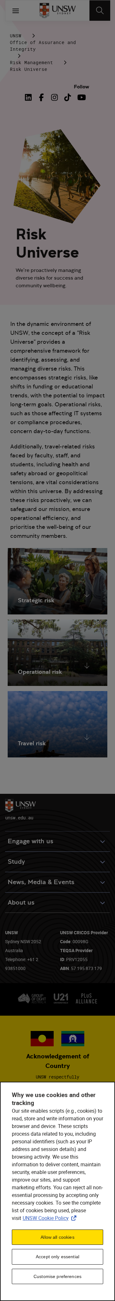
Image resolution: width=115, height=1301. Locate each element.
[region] (57, 1191)
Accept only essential (57, 1256)
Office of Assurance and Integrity (43, 45)
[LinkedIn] (29, 97)
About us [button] (21, 902)
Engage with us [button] (30, 841)
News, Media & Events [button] (41, 882)
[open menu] (15, 10)
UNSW (15, 36)
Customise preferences (57, 1276)
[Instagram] (54, 97)
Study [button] (16, 861)
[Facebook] (41, 97)
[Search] (99, 10)
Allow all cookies (57, 1237)
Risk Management (31, 62)
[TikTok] (67, 97)
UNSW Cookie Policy (51, 1218)
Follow (81, 87)
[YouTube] (81, 97)
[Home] (58, 10)
